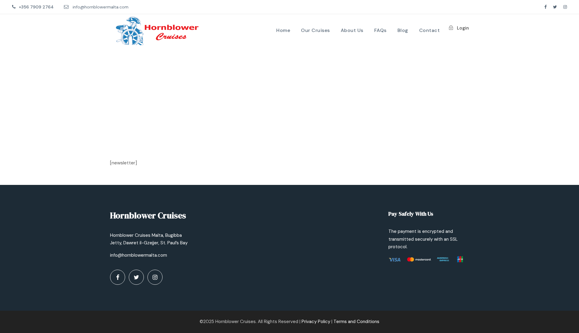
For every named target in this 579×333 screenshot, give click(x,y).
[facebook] (545, 7)
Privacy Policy (316, 322)
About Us (352, 30)
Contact (429, 30)
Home (283, 30)
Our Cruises (315, 30)
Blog (402, 30)
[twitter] (555, 7)
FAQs (380, 30)
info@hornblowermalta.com (100, 7)
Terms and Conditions (356, 322)
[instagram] (565, 7)
